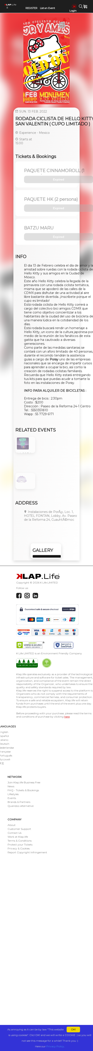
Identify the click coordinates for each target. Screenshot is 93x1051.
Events (12, 798)
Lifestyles (13, 794)
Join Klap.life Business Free (24, 782)
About (12, 825)
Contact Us (14, 832)
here (67, 716)
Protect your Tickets (20, 844)
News (11, 786)
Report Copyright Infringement (27, 852)
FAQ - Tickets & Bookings (23, 790)
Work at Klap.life (18, 836)
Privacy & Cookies (19, 848)
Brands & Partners (19, 802)
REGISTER (31, 8)
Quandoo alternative (21, 805)
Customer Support (19, 829)
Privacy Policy (55, 1046)
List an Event (47, 8)
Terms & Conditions (20, 840)
